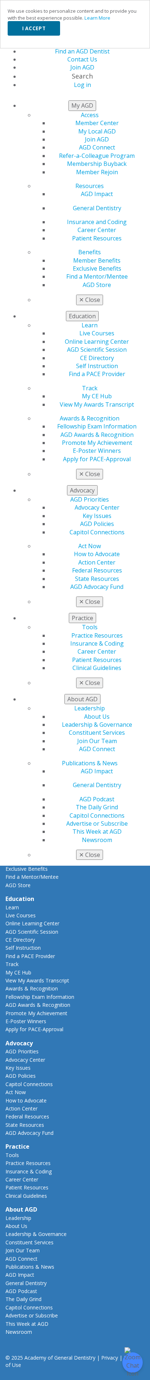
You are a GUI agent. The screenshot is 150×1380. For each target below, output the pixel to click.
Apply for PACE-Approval (97, 459)
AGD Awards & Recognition (97, 435)
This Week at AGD (97, 831)
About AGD (21, 1209)
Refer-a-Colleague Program (97, 156)
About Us (97, 717)
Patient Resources (97, 238)
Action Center (96, 562)
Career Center (97, 230)
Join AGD (97, 139)
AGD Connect (97, 147)
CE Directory (97, 358)
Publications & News (90, 763)
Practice (17, 1146)
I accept (34, 28)
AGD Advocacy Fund (96, 587)
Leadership (89, 708)
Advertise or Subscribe (97, 823)
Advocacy (19, 1043)
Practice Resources (97, 635)
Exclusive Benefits (97, 268)
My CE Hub (97, 396)
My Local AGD (97, 131)
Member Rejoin (97, 172)
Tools (90, 627)
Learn (90, 325)
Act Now (89, 546)
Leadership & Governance (97, 725)
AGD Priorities (89, 499)
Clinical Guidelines (96, 668)
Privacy (109, 1357)
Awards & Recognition (89, 418)
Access (90, 115)
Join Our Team (97, 741)
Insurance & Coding (97, 643)
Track (90, 388)
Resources (89, 186)
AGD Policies (97, 524)
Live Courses (96, 333)
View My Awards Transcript (97, 404)
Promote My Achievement (97, 443)
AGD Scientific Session (97, 350)
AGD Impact (97, 194)
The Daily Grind (97, 807)
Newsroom (97, 840)
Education (19, 899)
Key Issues (97, 516)
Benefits (89, 252)
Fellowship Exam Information (97, 426)
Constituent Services (97, 733)
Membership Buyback (97, 164)
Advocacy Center (97, 507)
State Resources (97, 579)
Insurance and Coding (97, 222)
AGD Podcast (96, 799)
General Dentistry (97, 208)
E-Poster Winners (97, 451)
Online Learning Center (97, 342)
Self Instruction (97, 366)
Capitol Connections (97, 532)
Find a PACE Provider (97, 374)
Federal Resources (97, 570)
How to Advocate (97, 554)
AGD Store (97, 285)
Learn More (97, 18)
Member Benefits (97, 260)
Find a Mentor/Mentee (97, 276)
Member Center (97, 123)
